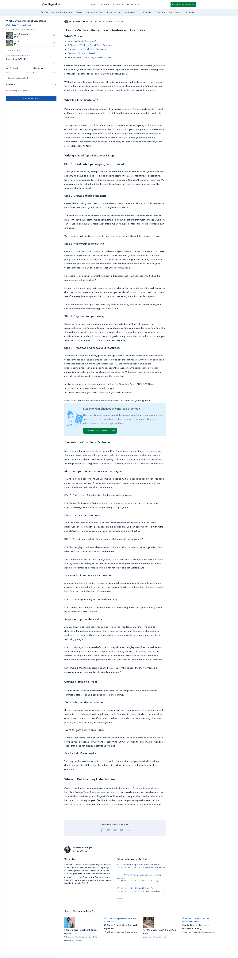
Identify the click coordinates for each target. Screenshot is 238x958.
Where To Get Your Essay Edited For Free (89, 57)
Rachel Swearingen (77, 21)
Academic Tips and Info (114, 21)
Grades (79, 940)
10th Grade (160, 12)
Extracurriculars (114, 12)
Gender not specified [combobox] (18, 78)
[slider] (51, 61)
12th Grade (188, 12)
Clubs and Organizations (154, 936)
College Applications (62, 12)
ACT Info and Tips (158, 867)
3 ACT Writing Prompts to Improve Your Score (138, 864)
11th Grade (174, 12)
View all (120, 898)
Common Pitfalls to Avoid (81, 53)
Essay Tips (155, 881)
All (47, 12)
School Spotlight (158, 891)
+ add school (14, 50)
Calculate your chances (183, 4)
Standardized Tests (94, 12)
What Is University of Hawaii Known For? (136, 888)
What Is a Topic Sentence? (82, 41)
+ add (53, 84)
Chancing (104, 4)
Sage (93, 4)
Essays (79, 12)
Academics (130, 12)
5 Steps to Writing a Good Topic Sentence (90, 45)
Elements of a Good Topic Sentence (87, 49)
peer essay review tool (107, 792)
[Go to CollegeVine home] (51, 4)
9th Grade (146, 12)
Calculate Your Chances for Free (100, 430)
